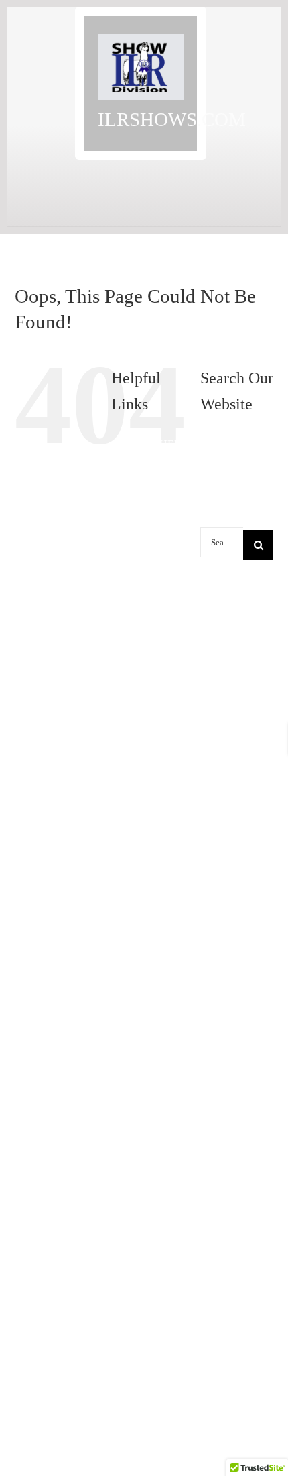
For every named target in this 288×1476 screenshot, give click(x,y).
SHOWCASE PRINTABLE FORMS (168, 1001)
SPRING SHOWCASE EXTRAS (168, 1301)
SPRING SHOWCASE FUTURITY (168, 1366)
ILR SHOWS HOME (157, 894)
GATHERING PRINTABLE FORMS (169, 658)
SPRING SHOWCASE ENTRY (168, 1151)
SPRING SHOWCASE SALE (168, 1430)
